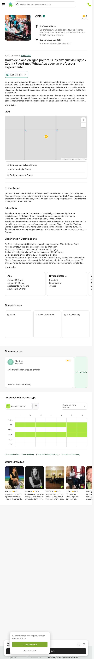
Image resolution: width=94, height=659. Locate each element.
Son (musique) (73, 314)
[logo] (11, 4)
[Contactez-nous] (89, 4)
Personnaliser (30, 650)
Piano (12, 314)
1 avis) (84, 18)
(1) (17, 491)
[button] (83, 644)
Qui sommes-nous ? (34, 658)
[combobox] (45, 4)
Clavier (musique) (46, 314)
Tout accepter (30, 644)
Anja (38, 16)
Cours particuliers (12, 454)
